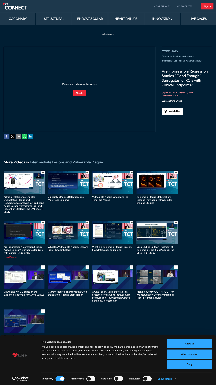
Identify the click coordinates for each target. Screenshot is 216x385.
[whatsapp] (24, 137)
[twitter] (12, 137)
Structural (54, 19)
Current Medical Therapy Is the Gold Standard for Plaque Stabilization (67, 293)
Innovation (162, 19)
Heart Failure (126, 19)
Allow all (189, 343)
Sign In (207, 6)
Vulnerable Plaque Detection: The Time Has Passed (110, 198)
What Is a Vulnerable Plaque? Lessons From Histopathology (68, 248)
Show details (164, 378)
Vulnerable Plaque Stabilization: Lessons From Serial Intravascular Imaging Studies (154, 200)
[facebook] (6, 137)
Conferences (162, 6)
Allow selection (189, 354)
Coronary (18, 19)
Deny (189, 364)
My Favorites (184, 6)
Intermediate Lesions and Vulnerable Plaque (182, 61)
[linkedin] (30, 137)
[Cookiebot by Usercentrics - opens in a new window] (20, 378)
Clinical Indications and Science (178, 56)
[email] (18, 137)
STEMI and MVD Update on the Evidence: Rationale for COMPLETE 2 (24, 293)
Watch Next (175, 111)
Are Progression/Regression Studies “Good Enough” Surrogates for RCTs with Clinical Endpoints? (23, 250)
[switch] (90, 378)
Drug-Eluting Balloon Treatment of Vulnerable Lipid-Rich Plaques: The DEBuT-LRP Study (155, 250)
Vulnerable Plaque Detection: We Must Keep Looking (66, 198)
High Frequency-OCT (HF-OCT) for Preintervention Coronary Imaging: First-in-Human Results (155, 295)
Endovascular (90, 19)
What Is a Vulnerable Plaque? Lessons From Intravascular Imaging (112, 248)
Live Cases (198, 19)
